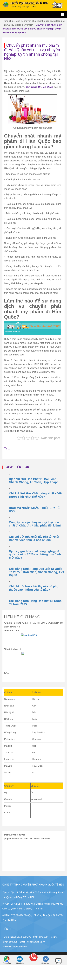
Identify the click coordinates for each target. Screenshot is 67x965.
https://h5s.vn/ (20, 946)
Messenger (45, 963)
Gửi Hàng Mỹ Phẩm (23, 24)
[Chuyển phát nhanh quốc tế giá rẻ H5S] (33, 4)
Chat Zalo (20, 963)
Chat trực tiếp (59, 960)
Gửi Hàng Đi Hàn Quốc (39, 87)
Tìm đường (7, 963)
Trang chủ (7, 21)
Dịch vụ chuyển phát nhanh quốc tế (33, 21)
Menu (33, 14)
